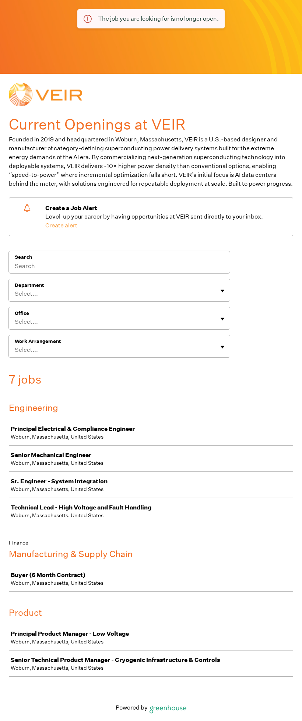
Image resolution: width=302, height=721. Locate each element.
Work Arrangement (38, 341)
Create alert (61, 225)
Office (22, 313)
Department (29, 285)
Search (23, 257)
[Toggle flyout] (222, 290)
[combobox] (15, 294)
